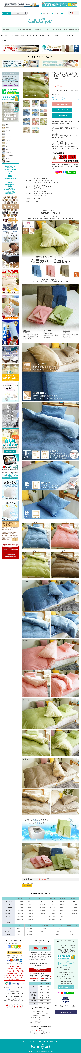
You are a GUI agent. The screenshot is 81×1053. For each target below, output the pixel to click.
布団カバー (43, 35)
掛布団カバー (63, 898)
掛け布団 (17, 35)
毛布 (52, 35)
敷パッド (29, 35)
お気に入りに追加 (62, 115)
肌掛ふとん (31, 898)
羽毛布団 (11, 35)
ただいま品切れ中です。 (62, 104)
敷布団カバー (74, 898)
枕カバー (31, 925)
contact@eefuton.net (66, 983)
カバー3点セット (74, 99)
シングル (57, 928)
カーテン (74, 35)
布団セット (4, 35)
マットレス (36, 35)
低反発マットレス (43, 925)
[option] (36, 85)
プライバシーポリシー (31, 1041)
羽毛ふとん (52, 898)
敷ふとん (41, 898)
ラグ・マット (67, 35)
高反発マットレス (57, 925)
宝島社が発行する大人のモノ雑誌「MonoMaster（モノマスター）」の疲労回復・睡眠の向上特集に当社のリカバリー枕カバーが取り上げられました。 (41, 29)
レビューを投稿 (27, 885)
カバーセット (64, 98)
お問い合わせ (57, 1041)
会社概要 (22, 1041)
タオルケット (58, 35)
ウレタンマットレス (72, 925)
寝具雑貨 (3, 40)
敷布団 (23, 35)
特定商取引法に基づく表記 (46, 1041)
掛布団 (20, 898)
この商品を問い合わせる (62, 110)
